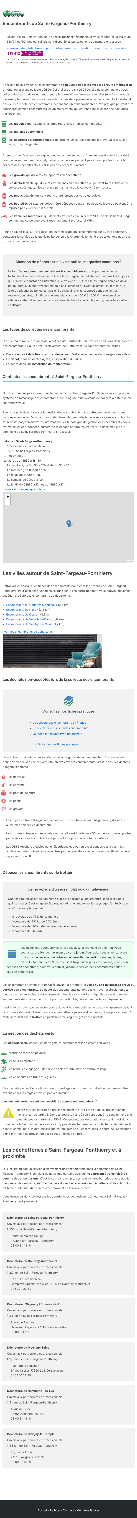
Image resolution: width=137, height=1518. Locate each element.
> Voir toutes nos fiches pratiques (56, 744)
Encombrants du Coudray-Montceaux (31, 605)
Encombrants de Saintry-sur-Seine (29, 624)
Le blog (55, 1510)
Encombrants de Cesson (22, 614)
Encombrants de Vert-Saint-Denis (29, 619)
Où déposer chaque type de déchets (57, 734)
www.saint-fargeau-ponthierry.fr (26, 489)
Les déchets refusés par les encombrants (60, 728)
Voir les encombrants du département (29, 631)
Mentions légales (88, 1510)
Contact (68, 1510)
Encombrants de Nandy (22, 609)
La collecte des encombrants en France (59, 722)
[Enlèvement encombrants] (13, 13)
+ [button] (8, 496)
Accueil (42, 1510)
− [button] (8, 502)
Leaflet (130, 561)
